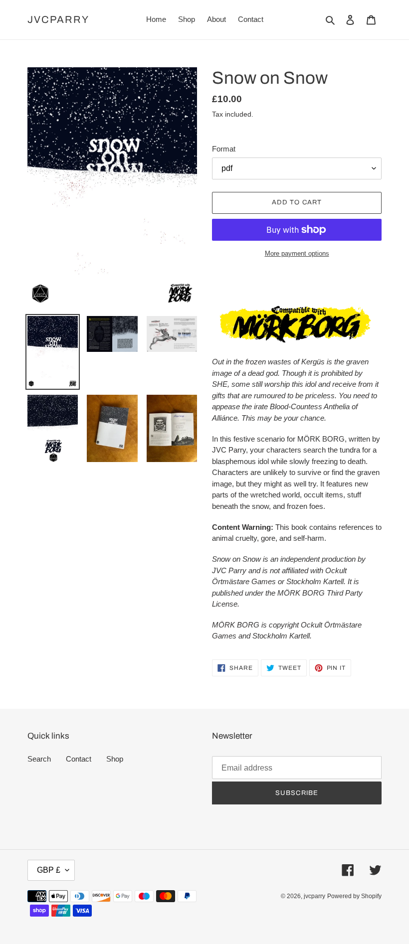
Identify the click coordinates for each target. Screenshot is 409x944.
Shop (114, 759)
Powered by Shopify (354, 896)
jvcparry (58, 19)
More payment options (297, 253)
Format (223, 149)
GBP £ (48, 870)
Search (39, 759)
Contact (78, 759)
